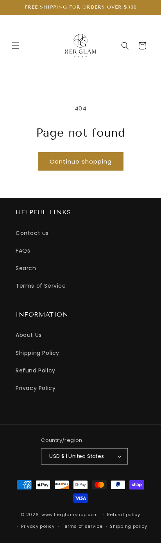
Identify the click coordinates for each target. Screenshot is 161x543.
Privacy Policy (35, 388)
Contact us (32, 233)
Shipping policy (128, 526)
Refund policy (123, 514)
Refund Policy (35, 370)
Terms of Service (41, 286)
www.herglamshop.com (69, 514)
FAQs (23, 251)
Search (26, 268)
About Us (29, 335)
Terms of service (82, 526)
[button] (15, 45)
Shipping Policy (37, 353)
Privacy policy (38, 526)
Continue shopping (81, 161)
